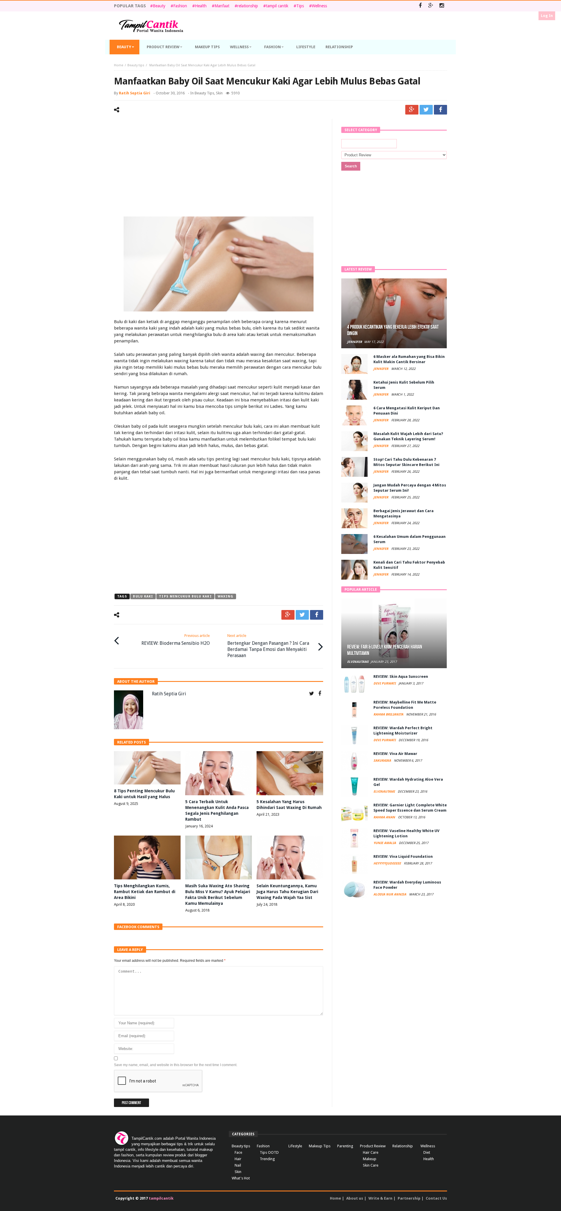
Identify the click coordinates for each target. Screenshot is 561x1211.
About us (354, 1198)
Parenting (345, 1146)
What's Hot (241, 1178)
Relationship (402, 1146)
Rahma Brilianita (388, 714)
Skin (219, 93)
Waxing (226, 596)
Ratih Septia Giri (134, 93)
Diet (426, 1152)
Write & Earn (380, 1198)
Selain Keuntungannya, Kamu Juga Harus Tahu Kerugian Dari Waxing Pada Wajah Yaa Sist (287, 891)
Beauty (159, 6)
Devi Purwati (384, 683)
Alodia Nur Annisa (390, 894)
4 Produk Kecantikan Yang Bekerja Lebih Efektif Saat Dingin (393, 330)
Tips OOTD (269, 1152)
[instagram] (441, 6)
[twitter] (426, 110)
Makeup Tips (319, 1146)
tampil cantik (277, 6)
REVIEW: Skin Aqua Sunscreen (400, 676)
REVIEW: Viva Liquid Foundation (403, 856)
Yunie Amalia (385, 843)
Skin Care (370, 1165)
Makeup (369, 1159)
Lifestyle (295, 1146)
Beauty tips (135, 65)
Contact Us (436, 1198)
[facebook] (440, 110)
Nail (238, 1165)
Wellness (319, 6)
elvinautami (357, 661)
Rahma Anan (384, 817)
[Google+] (430, 6)
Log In (547, 15)
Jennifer (354, 342)
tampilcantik (161, 1198)
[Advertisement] (218, 168)
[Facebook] (420, 6)
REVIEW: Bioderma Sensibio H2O (175, 639)
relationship (247, 6)
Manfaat (221, 6)
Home (118, 65)
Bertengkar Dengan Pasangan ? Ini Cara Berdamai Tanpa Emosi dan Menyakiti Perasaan (268, 645)
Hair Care (370, 1152)
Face (238, 1152)
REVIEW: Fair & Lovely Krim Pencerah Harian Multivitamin (384, 650)
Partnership (409, 1198)
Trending (267, 1159)
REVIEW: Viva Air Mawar (395, 753)
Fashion (180, 6)
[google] (411, 110)
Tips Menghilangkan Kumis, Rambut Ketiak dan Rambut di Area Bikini (144, 891)
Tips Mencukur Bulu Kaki (185, 596)
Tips (300, 6)
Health (201, 6)
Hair (238, 1159)
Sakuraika (382, 761)
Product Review (373, 1146)
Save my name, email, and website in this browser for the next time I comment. (175, 1065)
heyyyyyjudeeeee (387, 863)
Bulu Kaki (143, 596)
